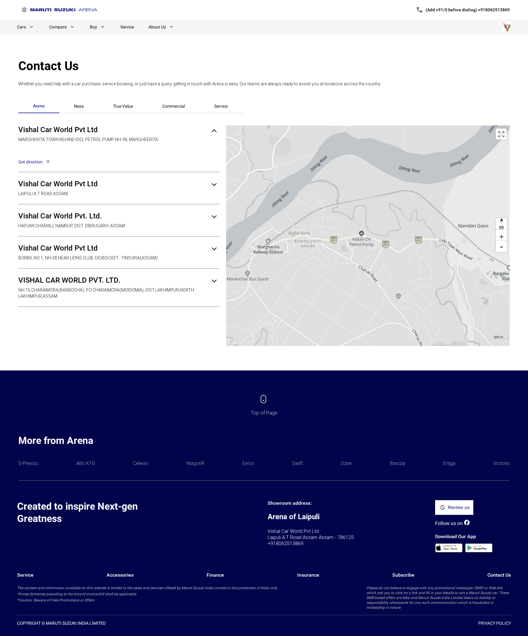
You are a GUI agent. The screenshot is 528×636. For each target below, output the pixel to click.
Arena (39, 105)
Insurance (308, 575)
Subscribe (403, 575)
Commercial (173, 106)
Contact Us (499, 575)
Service (127, 26)
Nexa (79, 106)
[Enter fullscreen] (501, 133)
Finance (215, 575)
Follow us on (449, 523)
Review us (459, 507)
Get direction (30, 161)
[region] (368, 235)
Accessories (120, 575)
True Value (123, 106)
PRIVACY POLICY (494, 623)
